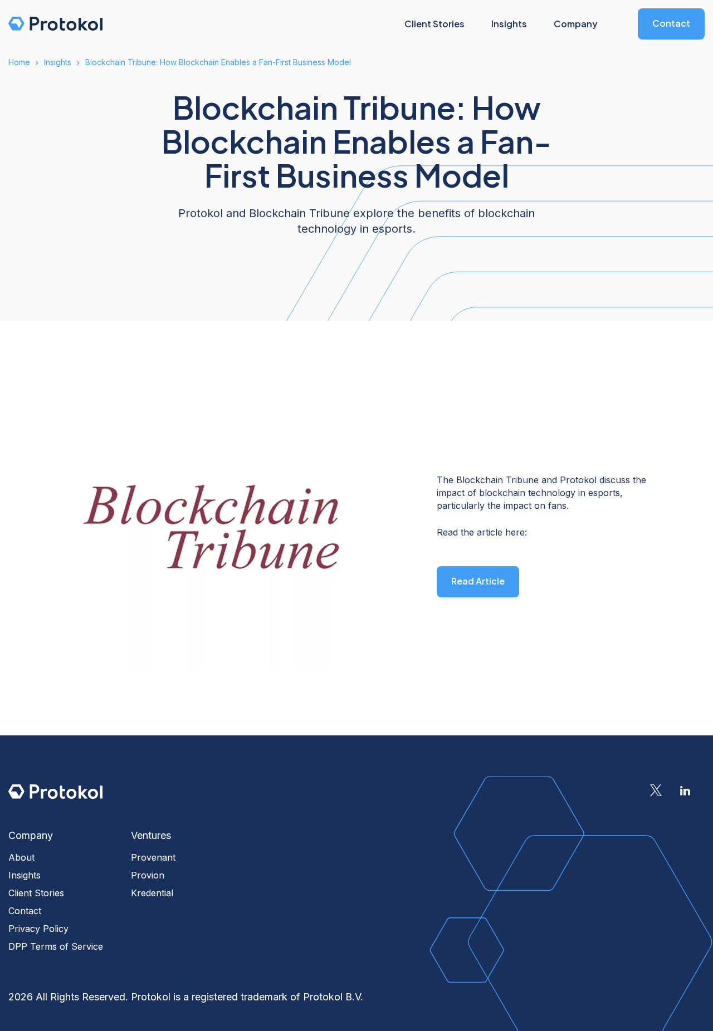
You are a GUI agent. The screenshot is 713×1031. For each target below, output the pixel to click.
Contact (671, 23)
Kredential (152, 893)
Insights (57, 62)
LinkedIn (685, 790)
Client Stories (36, 893)
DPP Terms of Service (55, 946)
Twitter (656, 790)
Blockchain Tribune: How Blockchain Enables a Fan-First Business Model (218, 62)
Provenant (153, 857)
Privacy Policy (38, 928)
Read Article (478, 581)
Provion (147, 875)
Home (19, 62)
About (21, 857)
